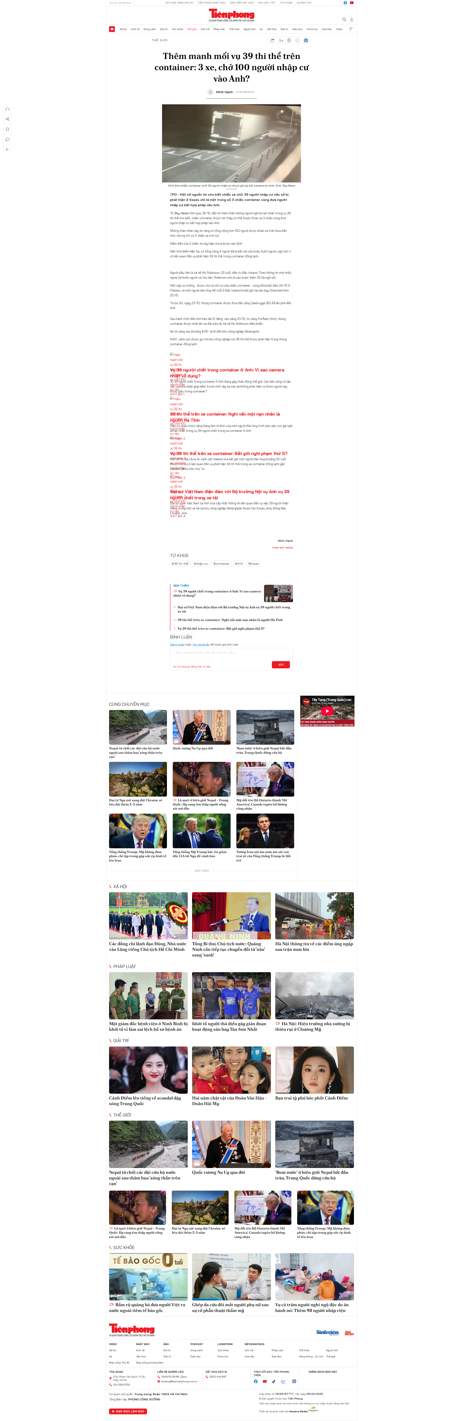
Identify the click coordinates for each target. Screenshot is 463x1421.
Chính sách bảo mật (323, 1371)
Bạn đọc (277, 1356)
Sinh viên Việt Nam (242, 2)
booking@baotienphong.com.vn (179, 1381)
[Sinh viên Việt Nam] (328, 1333)
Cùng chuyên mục (129, 704)
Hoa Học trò (266, 2)
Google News (305, 40)
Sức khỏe (177, 29)
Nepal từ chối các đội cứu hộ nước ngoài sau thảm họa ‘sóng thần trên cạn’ (135, 752)
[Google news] (296, 1381)
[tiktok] (276, 1381)
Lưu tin (7, 129)
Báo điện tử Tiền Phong (231, 15)
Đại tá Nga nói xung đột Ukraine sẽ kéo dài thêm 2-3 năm (135, 802)
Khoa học (312, 29)
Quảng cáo (304, 2)
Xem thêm (351, 29)
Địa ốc (164, 29)
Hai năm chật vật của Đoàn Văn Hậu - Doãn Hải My (229, 1100)
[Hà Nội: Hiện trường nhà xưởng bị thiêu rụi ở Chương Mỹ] (314, 995)
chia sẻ (272, 40)
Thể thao (234, 29)
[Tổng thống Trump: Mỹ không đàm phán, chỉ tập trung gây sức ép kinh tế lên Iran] (138, 831)
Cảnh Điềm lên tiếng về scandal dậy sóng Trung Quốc (145, 1100)
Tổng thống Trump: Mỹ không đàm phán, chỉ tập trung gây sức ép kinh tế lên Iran (137, 856)
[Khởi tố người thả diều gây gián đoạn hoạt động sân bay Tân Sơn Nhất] (231, 995)
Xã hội (123, 29)
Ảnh (166, 1344)
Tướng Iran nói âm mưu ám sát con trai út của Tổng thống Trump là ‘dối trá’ (263, 856)
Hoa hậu (327, 29)
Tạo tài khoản (201, 644)
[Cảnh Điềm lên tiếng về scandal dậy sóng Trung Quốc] (148, 1070)
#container (221, 563)
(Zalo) (183, 1376)
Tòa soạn (286, 2)
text (280, 40)
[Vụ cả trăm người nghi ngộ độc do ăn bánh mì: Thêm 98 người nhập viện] (314, 1276)
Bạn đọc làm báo (130, 1411)
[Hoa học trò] (349, 1333)
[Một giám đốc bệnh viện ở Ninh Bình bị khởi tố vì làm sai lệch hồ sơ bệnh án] (148, 995)
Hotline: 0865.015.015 (179, 2)
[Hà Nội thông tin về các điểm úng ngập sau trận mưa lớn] (314, 915)
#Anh (239, 563)
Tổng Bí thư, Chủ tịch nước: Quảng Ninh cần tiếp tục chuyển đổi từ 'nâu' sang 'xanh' (228, 949)
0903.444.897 (217, 1376)
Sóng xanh (150, 29)
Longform (225, 1344)
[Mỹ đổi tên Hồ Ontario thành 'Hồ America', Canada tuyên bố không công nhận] (265, 779)
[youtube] (352, 3)
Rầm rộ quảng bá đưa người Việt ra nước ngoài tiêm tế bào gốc (147, 1307)
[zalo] (285, 1381)
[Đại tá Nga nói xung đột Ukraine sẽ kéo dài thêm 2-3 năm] (138, 779)
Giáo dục (297, 29)
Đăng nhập (177, 644)
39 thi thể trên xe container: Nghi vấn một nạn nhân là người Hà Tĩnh (230, 620)
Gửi (281, 664)
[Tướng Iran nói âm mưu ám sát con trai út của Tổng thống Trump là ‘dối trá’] (265, 831)
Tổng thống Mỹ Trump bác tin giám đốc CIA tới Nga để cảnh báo (199, 854)
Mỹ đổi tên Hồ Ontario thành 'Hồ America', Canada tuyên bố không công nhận (261, 804)
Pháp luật (219, 29)
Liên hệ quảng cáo (170, 1371)
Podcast (196, 1344)
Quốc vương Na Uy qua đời (193, 748)
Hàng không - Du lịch (311, 1356)
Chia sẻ (7, 119)
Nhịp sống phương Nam (149, 1362)
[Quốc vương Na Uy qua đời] (202, 727)
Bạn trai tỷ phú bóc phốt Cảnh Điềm (311, 1098)
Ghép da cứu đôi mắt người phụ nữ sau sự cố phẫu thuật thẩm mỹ (230, 1307)
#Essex (253, 563)
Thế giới (191, 29)
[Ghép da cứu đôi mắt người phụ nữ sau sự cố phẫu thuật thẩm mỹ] (231, 1276)
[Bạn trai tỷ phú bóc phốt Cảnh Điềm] (314, 1070)
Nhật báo (143, 1344)
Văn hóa (271, 29)
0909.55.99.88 (170, 1376)
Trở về (7, 149)
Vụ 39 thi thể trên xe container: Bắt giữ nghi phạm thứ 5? (228, 453)
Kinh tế (135, 29)
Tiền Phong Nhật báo (212, 2)
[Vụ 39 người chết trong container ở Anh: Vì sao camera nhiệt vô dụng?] (278, 593)
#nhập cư (201, 563)
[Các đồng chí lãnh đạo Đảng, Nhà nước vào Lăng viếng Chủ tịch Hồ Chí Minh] (148, 915)
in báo (289, 40)
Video (339, 29)
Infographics (254, 1344)
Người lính (250, 29)
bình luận (297, 40)
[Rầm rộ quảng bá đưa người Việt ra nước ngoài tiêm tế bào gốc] (148, 1276)
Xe (261, 29)
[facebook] (345, 3)
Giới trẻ (205, 29)
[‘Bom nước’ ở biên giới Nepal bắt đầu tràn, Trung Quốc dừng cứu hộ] (265, 727)
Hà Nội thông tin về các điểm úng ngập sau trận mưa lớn (314, 946)
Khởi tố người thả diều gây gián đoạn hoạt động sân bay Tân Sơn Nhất (229, 1026)
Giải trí (284, 29)
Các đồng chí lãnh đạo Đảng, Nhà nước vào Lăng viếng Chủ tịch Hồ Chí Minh (147, 946)
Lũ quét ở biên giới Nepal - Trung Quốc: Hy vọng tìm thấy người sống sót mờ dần (200, 804)
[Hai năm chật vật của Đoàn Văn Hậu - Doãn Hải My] (231, 1070)
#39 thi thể (180, 563)
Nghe (7, 109)
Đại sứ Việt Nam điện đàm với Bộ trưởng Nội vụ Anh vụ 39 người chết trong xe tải (234, 609)
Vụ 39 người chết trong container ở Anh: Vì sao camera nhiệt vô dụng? (217, 593)
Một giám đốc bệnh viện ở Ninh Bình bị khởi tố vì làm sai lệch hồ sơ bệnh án (148, 1026)
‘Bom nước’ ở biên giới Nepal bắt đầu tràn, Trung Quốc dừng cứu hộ (264, 750)
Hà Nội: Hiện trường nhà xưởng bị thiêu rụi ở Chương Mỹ (312, 1026)
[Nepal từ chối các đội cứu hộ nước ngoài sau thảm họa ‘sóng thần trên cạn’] (138, 727)
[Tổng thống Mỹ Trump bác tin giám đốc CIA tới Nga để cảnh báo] (202, 831)
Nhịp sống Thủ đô (119, 1362)
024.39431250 (121, 1384)
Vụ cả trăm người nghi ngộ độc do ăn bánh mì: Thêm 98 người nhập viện (312, 1307)
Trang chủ (112, 29)
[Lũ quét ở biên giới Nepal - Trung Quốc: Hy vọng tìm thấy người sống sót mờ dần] (202, 779)
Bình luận (7, 139)
